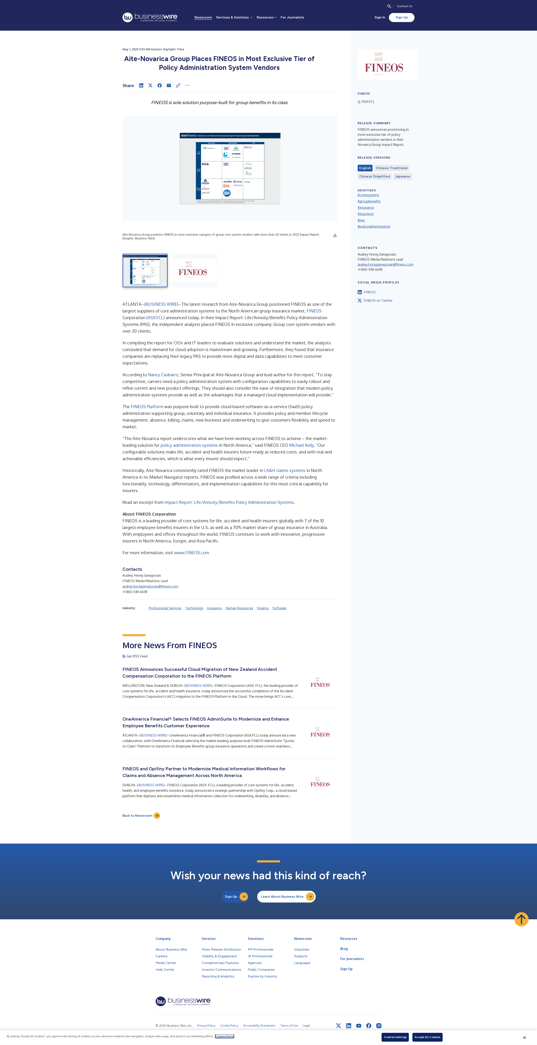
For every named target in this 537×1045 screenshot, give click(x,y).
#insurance (366, 207)
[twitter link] (338, 1025)
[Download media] (335, 235)
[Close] (524, 1038)
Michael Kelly (301, 445)
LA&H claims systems (284, 470)
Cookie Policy (224, 1036)
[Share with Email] (169, 85)
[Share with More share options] (187, 85)
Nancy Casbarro (163, 374)
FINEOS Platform (147, 406)
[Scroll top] (521, 919)
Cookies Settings (395, 1037)
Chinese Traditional (392, 168)
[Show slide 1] (145, 270)
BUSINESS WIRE (161, 304)
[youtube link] (358, 1026)
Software (279, 608)
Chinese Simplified (374, 176)
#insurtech (366, 214)
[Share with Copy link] (178, 85)
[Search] (389, 6)
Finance (263, 608)
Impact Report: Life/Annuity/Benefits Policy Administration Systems (229, 502)
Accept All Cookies (427, 1037)
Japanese (402, 176)
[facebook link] (368, 1025)
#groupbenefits (369, 201)
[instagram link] (378, 1025)
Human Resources (239, 608)
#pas (361, 220)
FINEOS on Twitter (378, 300)
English (365, 168)
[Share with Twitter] (150, 85)
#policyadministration (374, 226)
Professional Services (165, 608)
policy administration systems (189, 445)
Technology (194, 608)
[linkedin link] (348, 1025)
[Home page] (150, 17)
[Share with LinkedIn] (141, 85)
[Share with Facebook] (159, 85)
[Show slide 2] (195, 270)
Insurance (214, 608)
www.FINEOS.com (191, 552)
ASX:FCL (155, 317)
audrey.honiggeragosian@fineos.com (150, 586)
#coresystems (368, 195)
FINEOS (314, 311)
